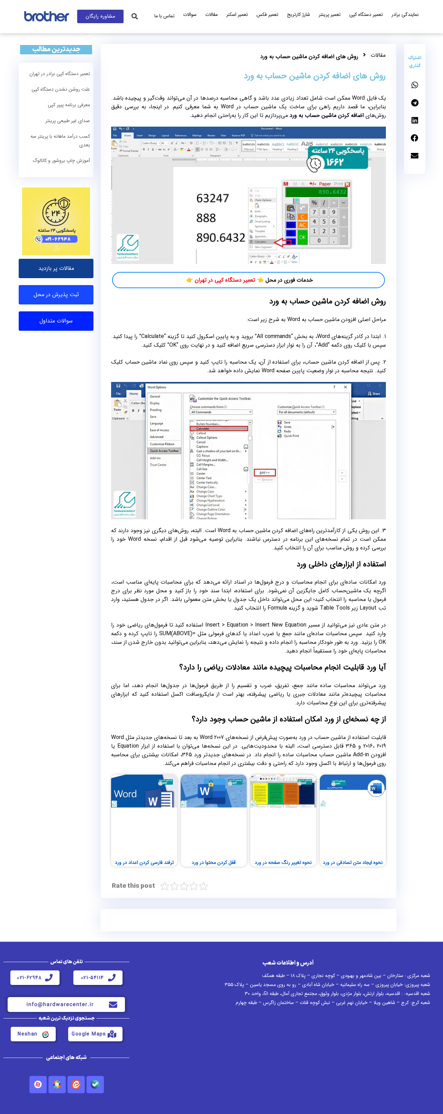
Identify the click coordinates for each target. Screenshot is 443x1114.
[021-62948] (49, 977)
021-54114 (92, 977)
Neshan (27, 1034)
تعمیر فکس (267, 14)
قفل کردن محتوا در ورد (214, 862)
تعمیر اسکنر (237, 14)
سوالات (190, 14)
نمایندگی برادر (405, 14)
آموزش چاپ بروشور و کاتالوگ (61, 160)
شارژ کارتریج (298, 14)
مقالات (211, 14)
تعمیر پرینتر (330, 14)
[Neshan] (45, 1034)
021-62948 (29, 977)
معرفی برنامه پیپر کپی (69, 105)
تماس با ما (164, 16)
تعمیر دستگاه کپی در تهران (225, 280)
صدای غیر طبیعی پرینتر (67, 121)
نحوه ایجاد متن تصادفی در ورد (353, 862)
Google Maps (89, 1034)
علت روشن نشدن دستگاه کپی (60, 89)
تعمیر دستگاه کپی (366, 14)
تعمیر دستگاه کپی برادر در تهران (59, 73)
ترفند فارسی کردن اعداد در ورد (144, 862)
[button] (134, 16)
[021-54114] (112, 977)
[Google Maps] (112, 1034)
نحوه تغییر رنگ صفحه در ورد (283, 862)
